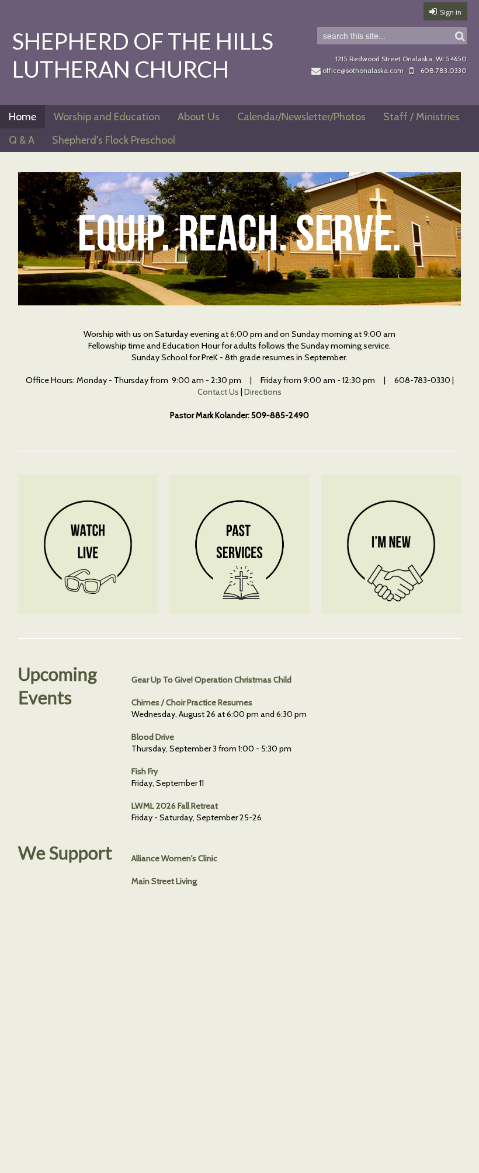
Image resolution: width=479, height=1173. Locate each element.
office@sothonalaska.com (363, 70)
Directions (263, 392)
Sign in (450, 12)
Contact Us (218, 392)
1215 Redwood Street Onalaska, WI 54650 (401, 58)
